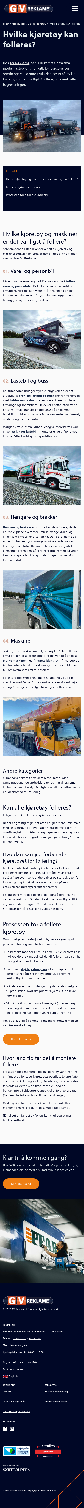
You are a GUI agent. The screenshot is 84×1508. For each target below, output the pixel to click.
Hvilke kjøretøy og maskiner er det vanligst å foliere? (42, 179)
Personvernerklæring (56, 1391)
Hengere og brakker (17, 527)
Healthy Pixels (49, 1490)
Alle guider (18, 23)
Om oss (7, 1391)
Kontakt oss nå (21, 1039)
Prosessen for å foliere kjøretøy (27, 195)
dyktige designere (34, 969)
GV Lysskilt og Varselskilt (16, 1411)
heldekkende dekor (24, 400)
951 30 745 (35, 1338)
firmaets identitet (45, 660)
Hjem (6, 23)
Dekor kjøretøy (37, 23)
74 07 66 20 (19, 1338)
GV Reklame (20, 63)
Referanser (9, 1421)
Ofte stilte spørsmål (14, 1401)
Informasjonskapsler (56, 1401)
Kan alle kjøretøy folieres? (23, 187)
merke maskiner (14, 660)
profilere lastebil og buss (36, 395)
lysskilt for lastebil (23, 431)
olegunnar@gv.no (18, 1345)
